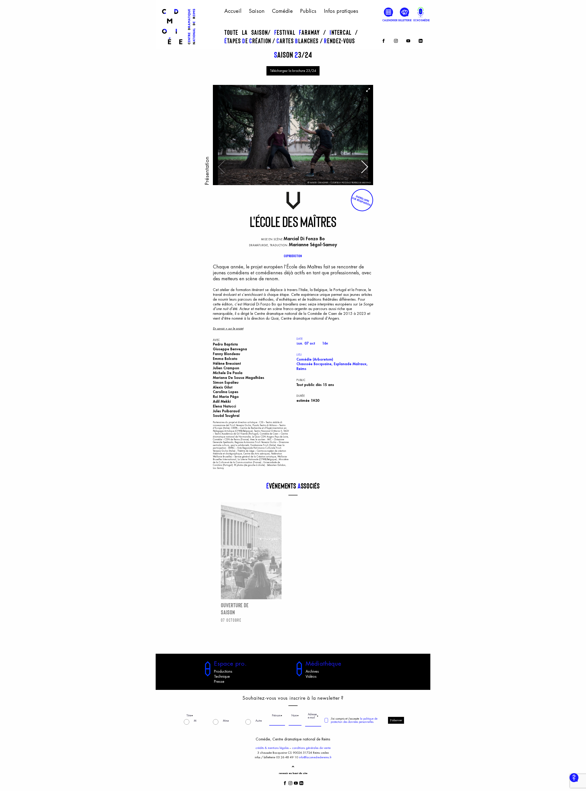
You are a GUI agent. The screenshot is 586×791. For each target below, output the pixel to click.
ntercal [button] (342, 32)
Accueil (232, 11)
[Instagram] (396, 40)
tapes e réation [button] (248, 41)
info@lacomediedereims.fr (315, 757)
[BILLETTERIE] (404, 12)
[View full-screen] (368, 90)
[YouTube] (408, 40)
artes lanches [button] (298, 41)
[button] (361, 200)
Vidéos (311, 676)
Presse (219, 681)
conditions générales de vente (311, 747)
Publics (308, 11)
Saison (257, 11)
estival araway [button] (298, 32)
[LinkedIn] (421, 40)
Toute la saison (246, 32)
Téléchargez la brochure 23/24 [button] (293, 71)
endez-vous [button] (339, 41)
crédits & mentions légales (272, 747)
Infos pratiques (341, 11)
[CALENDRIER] (388, 12)
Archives (312, 671)
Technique (222, 676)
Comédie (282, 11)
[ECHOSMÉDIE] (420, 12)
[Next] (364, 169)
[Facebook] (383, 40)
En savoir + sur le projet (228, 328)
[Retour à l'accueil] (178, 46)
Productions (223, 671)
